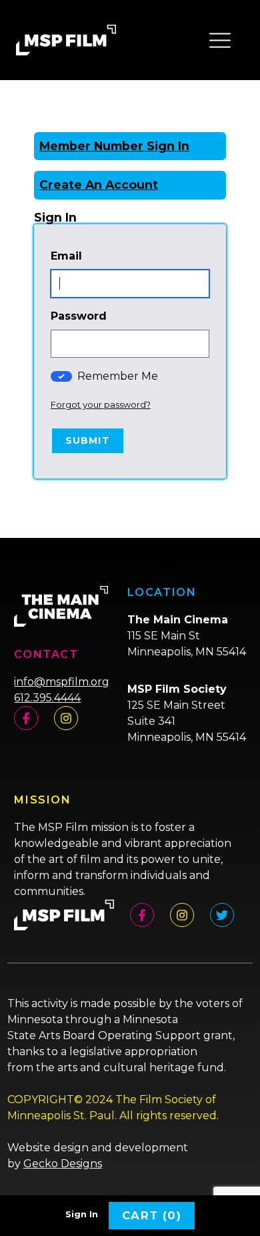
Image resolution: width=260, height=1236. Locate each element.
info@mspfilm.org (61, 681)
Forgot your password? (101, 404)
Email (66, 256)
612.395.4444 (47, 697)
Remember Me (117, 376)
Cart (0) (151, 1215)
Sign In (81, 1214)
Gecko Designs (62, 1163)
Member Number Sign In (114, 146)
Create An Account (98, 185)
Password (79, 316)
